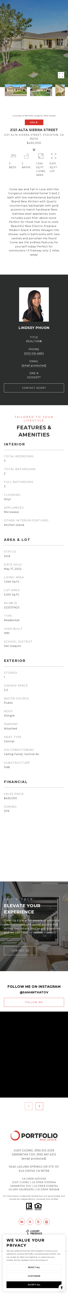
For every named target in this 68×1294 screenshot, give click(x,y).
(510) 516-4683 (34, 353)
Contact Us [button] (20, 950)
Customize (34, 1276)
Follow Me (34, 1002)
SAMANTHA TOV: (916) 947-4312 (34, 1154)
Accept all (34, 1284)
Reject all (34, 1267)
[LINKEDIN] (22, 1222)
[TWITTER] (30, 1222)
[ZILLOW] (46, 1222)
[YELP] (38, 1222)
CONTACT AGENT (34, 387)
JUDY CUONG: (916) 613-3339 (34, 1150)
